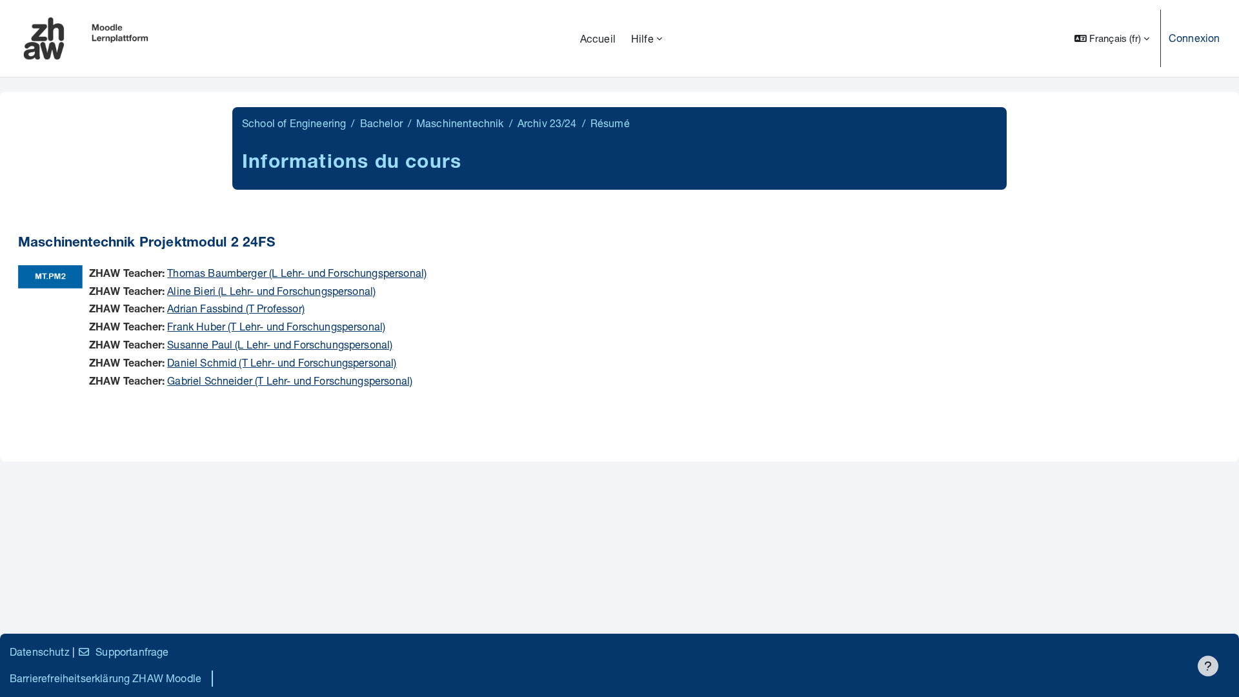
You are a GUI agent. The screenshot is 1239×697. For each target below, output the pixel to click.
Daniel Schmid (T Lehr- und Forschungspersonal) (281, 362)
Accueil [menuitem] (598, 38)
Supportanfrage (132, 651)
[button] (1112, 38)
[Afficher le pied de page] (1208, 666)
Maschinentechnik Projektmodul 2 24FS (147, 243)
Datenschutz (40, 651)
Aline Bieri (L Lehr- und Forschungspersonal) (271, 291)
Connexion (1194, 38)
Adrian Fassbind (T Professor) (236, 308)
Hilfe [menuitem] (642, 38)
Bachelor (381, 123)
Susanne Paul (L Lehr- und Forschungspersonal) (279, 344)
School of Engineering (294, 123)
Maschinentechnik (460, 123)
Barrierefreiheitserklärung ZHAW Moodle (105, 678)
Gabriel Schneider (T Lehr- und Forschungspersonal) (289, 380)
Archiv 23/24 (547, 123)
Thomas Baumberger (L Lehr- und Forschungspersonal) (297, 273)
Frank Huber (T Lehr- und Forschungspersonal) (276, 326)
